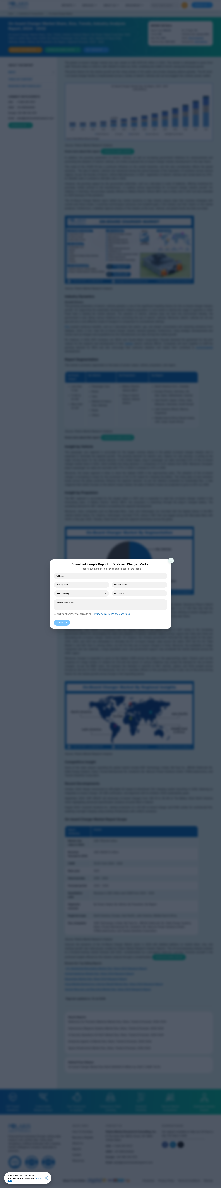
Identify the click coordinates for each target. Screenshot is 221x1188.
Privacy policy (100, 614)
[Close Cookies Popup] (46, 1178)
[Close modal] (171, 560)
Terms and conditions (119, 614)
